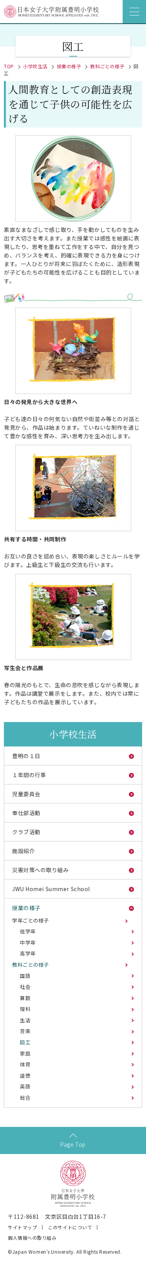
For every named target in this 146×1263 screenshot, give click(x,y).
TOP (9, 66)
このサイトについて (70, 1227)
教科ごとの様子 (107, 66)
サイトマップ (22, 1227)
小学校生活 (35, 66)
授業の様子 (69, 66)
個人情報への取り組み (32, 1237)
